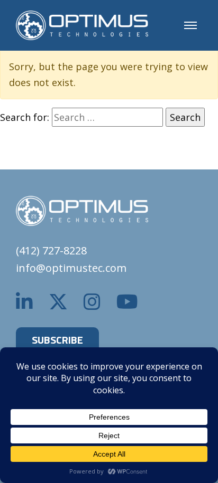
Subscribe (57, 340)
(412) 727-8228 (51, 250)
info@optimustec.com (71, 268)
